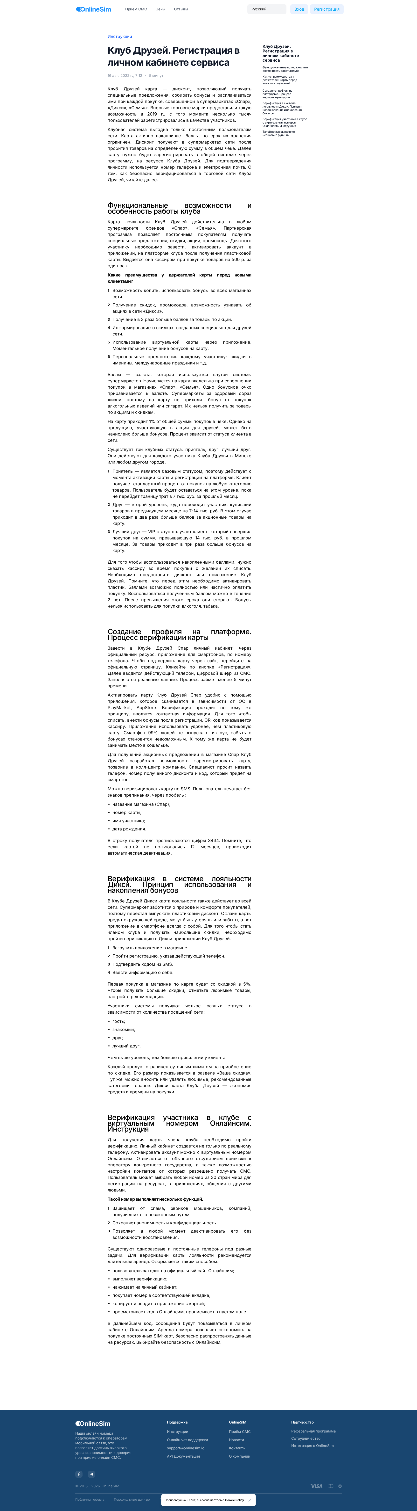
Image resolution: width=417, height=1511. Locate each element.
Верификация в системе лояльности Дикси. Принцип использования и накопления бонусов (282, 108)
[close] (250, 1500)
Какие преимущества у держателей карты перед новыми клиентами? (280, 80)
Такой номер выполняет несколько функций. (279, 133)
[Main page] (93, 9)
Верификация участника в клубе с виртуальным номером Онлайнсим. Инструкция (285, 122)
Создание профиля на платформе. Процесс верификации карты (277, 94)
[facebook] (79, 1474)
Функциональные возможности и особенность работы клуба (285, 69)
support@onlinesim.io (185, 1448)
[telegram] (91, 1474)
